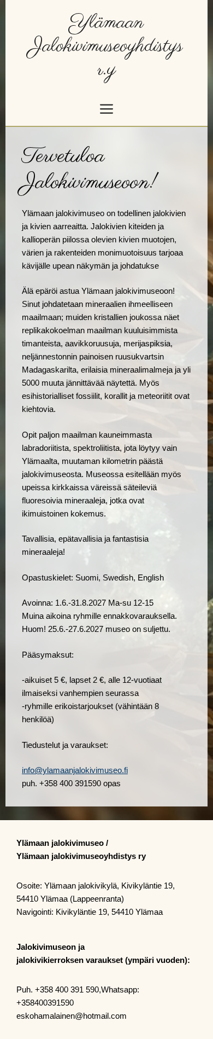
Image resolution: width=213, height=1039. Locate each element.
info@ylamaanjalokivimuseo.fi (75, 770)
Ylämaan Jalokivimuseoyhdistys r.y (106, 46)
